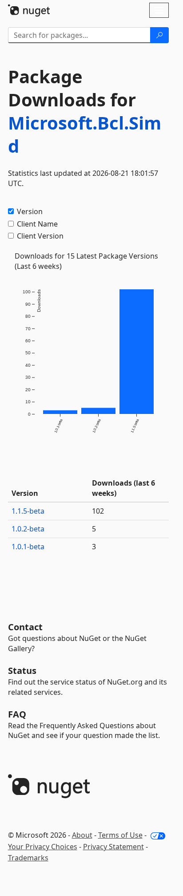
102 (98, 511)
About (82, 835)
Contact (25, 627)
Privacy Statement (113, 846)
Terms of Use (120, 835)
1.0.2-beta (28, 529)
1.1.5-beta (28, 511)
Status (22, 671)
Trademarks (28, 858)
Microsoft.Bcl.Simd (84, 134)
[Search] (159, 35)
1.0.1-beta (28, 546)
